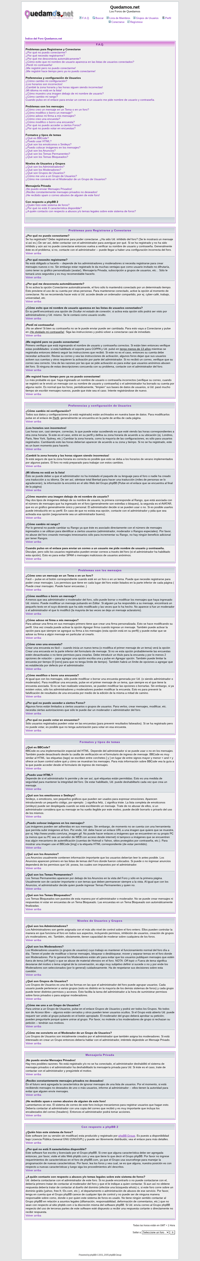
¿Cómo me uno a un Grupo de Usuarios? (51, 176)
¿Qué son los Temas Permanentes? (48, 153)
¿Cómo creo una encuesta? (43, 118)
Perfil (168, 18)
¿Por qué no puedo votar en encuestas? (51, 128)
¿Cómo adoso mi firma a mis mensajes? (51, 115)
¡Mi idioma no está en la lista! (44, 90)
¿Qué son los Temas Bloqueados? (47, 156)
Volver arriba (33, 253)
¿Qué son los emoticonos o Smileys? (48, 144)
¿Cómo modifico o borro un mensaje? (49, 112)
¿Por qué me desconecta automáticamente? (53, 58)
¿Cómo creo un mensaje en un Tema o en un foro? (57, 109)
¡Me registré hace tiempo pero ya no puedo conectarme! (61, 71)
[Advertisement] (100, 30)
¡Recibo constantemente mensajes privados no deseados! (61, 192)
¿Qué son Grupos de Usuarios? (45, 172)
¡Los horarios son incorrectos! (44, 84)
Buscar (100, 18)
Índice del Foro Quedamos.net (43, 38)
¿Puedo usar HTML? (39, 141)
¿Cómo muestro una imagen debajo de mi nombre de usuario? (65, 93)
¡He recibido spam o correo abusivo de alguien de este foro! (63, 195)
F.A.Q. (86, 18)
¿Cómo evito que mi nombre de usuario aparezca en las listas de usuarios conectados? (80, 61)
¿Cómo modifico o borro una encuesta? (50, 122)
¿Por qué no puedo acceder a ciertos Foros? (53, 125)
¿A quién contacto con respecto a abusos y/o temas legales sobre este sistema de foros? (81, 211)
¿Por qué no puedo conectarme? (46, 52)
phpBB (93, 1255)
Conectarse (118, 22)
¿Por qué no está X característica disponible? (54, 208)
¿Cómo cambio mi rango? (42, 96)
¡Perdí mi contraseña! (39, 64)
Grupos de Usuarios (147, 18)
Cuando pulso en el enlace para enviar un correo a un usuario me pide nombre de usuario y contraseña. (90, 99)
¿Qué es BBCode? (37, 138)
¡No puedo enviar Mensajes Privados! (49, 188)
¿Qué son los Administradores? (45, 166)
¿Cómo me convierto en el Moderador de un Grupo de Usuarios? (66, 179)
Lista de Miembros (119, 18)
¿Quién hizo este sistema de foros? (48, 205)
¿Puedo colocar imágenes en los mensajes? (53, 147)
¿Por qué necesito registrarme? (45, 55)
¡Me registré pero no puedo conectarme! (51, 68)
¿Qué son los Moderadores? (43, 169)
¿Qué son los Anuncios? (41, 150)
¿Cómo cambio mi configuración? (46, 81)
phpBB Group (126, 1135)
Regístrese (136, 22)
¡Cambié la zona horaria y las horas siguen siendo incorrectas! (64, 87)
